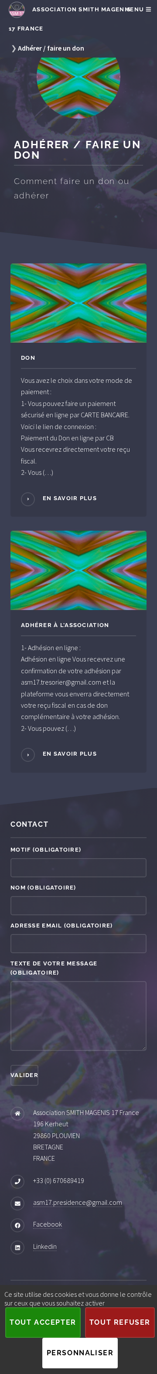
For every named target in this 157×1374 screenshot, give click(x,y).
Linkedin (45, 1246)
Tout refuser (119, 1322)
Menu (135, 9)
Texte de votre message (53, 968)
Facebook (47, 1224)
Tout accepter (43, 1322)
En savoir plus (69, 498)
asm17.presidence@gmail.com (77, 1202)
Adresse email (61, 925)
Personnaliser (80, 1353)
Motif (45, 849)
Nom (43, 887)
